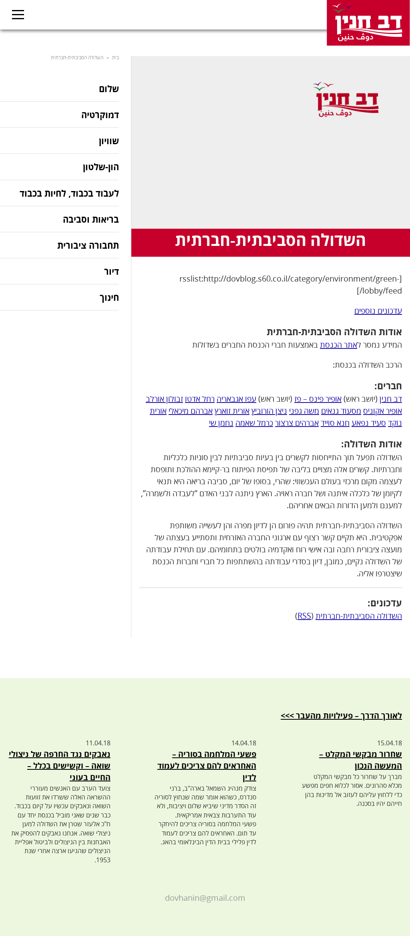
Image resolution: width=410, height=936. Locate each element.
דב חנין (391, 398)
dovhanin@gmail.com (205, 897)
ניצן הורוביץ (269, 410)
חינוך (109, 297)
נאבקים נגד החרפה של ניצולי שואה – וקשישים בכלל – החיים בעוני (60, 766)
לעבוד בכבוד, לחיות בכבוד (69, 193)
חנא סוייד (335, 422)
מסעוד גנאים (341, 410)
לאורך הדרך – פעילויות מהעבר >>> (341, 715)
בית (115, 57)
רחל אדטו (200, 398)
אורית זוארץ (232, 410)
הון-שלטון (101, 167)
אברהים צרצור (297, 422)
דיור (111, 271)
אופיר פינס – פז (318, 398)
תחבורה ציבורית (88, 245)
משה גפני (304, 410)
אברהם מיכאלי (191, 410)
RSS (304, 615)
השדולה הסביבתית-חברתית (359, 615)
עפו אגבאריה (236, 398)
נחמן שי (221, 422)
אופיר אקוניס (382, 410)
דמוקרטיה (100, 115)
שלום (109, 89)
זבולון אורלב (164, 398)
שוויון (109, 141)
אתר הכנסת (338, 344)
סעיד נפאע (369, 422)
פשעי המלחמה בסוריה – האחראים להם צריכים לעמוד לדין (206, 766)
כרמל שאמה (254, 422)
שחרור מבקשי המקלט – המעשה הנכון (360, 760)
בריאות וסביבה (91, 219)
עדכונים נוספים (378, 310)
